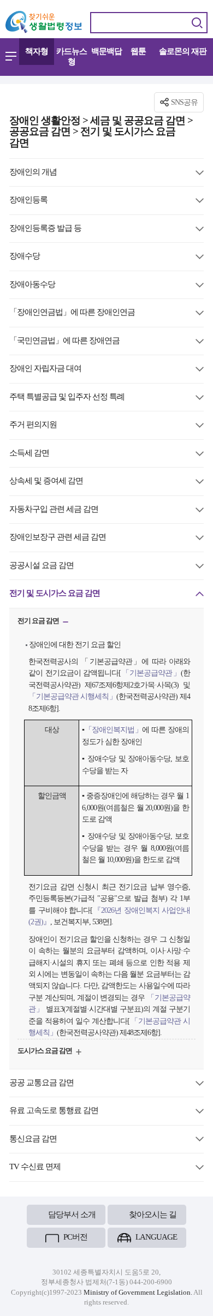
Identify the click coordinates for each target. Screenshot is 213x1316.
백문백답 (106, 51)
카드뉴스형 (71, 56)
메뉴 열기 (11, 56)
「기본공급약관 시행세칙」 (72, 696)
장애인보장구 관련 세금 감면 (57, 537)
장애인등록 (28, 200)
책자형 (36, 51)
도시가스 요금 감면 (45, 1051)
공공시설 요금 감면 (41, 566)
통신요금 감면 (33, 1139)
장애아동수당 (32, 285)
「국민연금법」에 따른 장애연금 (64, 341)
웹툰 (138, 51)
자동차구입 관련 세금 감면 (53, 510)
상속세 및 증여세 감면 (46, 481)
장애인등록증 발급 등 (45, 229)
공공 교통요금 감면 (41, 1083)
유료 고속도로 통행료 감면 (53, 1111)
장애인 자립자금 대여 (45, 369)
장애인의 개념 (33, 172)
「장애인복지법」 (114, 729)
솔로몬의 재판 (182, 51)
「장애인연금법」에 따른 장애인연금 (72, 313)
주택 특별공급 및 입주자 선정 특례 (67, 397)
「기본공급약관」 (151, 672)
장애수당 (24, 256)
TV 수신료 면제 (35, 1167)
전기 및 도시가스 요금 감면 (54, 594)
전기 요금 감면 (38, 622)
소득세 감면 (29, 453)
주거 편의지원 (33, 425)
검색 (196, 22)
